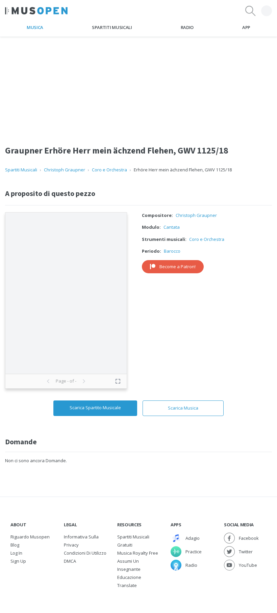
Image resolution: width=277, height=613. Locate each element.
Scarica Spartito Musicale (95, 408)
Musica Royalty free (137, 553)
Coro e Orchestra (109, 170)
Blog (14, 545)
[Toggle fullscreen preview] (118, 381)
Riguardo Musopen (30, 537)
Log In (16, 553)
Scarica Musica (183, 408)
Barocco (172, 251)
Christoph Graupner (64, 170)
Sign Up (18, 561)
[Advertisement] (138, 84)
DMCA (70, 561)
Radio (187, 27)
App (246, 27)
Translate (127, 585)
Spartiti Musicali (112, 27)
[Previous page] (48, 381)
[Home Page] (36, 11)
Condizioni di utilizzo (85, 553)
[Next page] (83, 381)
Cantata (171, 227)
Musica (35, 27)
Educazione (129, 577)
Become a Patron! (177, 266)
